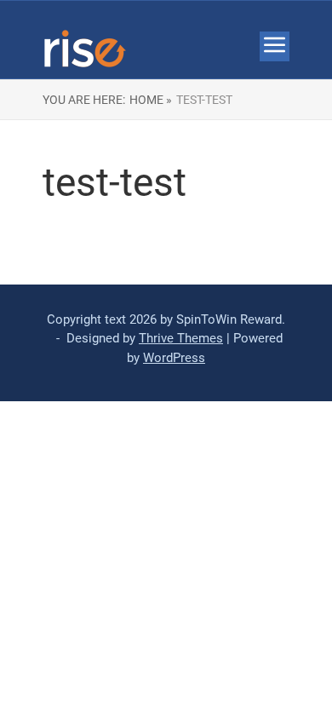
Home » (150, 99)
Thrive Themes (181, 338)
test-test (204, 99)
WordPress (174, 357)
